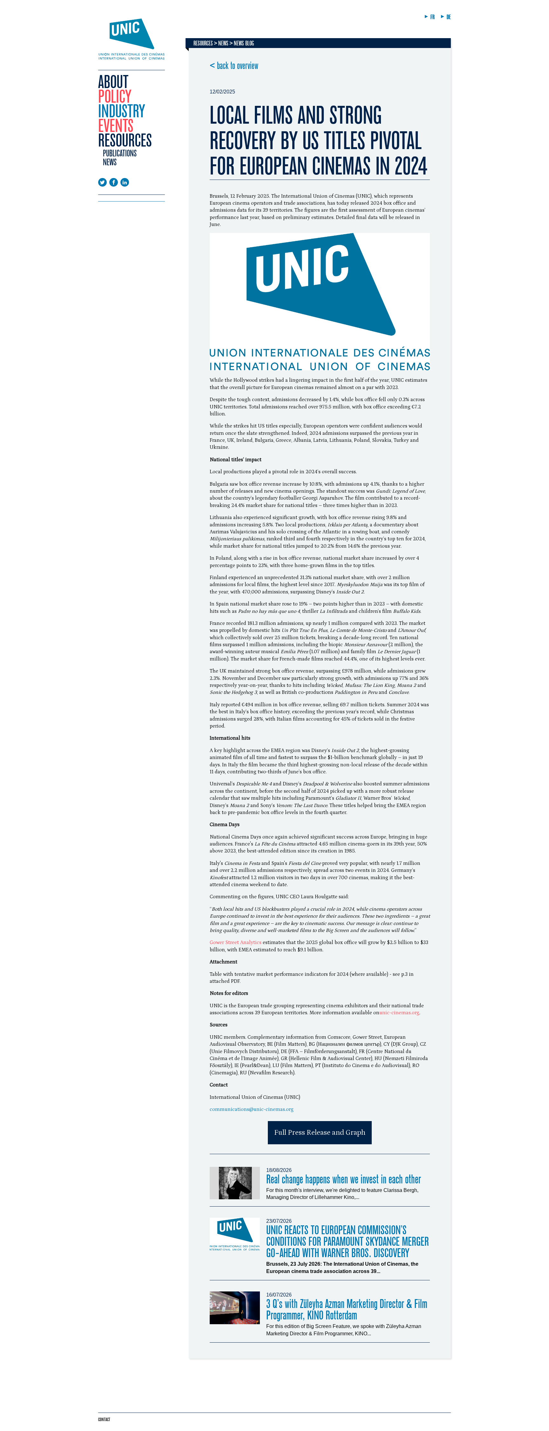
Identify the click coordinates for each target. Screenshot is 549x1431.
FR (432, 17)
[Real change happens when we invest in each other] (235, 1183)
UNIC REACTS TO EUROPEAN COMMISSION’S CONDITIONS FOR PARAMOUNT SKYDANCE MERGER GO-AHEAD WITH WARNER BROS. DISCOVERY (347, 1241)
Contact (104, 1419)
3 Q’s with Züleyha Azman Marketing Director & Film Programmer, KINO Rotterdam (346, 1309)
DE (449, 17)
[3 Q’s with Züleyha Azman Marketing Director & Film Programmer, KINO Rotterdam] (235, 1307)
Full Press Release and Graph (319, 1132)
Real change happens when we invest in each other (343, 1179)
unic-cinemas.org (399, 1013)
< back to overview (234, 65)
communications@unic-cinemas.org (252, 1109)
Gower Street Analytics (235, 942)
